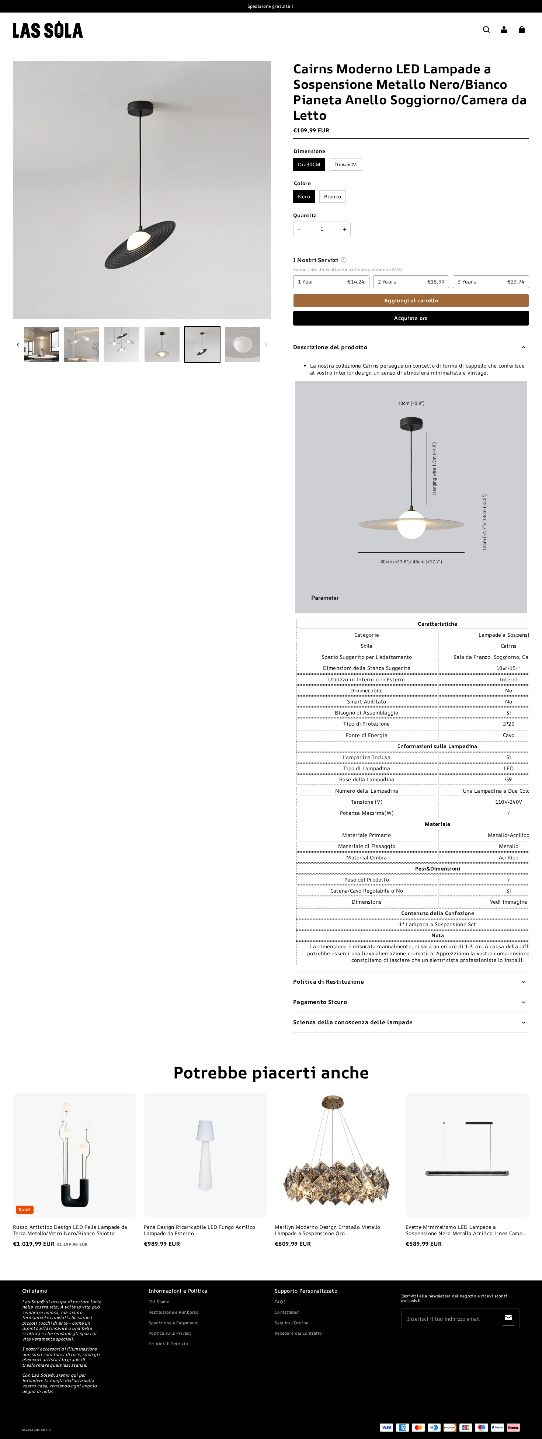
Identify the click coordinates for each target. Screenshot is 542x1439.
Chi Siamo (159, 1301)
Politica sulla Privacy (170, 1333)
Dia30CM (309, 164)
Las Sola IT (43, 1430)
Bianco (332, 196)
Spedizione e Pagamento (174, 1322)
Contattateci (287, 1312)
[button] (486, 29)
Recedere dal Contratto (298, 1333)
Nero (304, 196)
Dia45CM (345, 164)
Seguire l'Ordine (291, 1322)
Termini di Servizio (168, 1343)
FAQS (280, 1301)
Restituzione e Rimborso (174, 1312)
